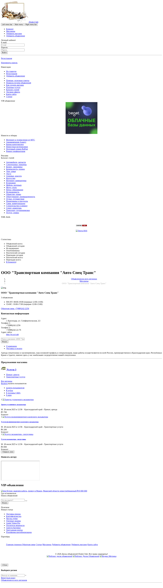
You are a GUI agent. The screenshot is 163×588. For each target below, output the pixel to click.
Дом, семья (11, 171)
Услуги (11, 369)
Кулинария (11, 183)
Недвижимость (12, 192)
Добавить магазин (14, 33)
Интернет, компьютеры (16, 180)
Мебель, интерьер (14, 185)
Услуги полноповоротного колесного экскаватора (20, 422)
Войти (4, 53)
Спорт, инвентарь (14, 208)
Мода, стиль (11, 187)
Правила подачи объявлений (18, 83)
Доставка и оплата (14, 348)
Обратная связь (8, 308)
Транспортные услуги (15, 377)
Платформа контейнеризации (19, 532)
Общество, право (13, 194)
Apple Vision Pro (13, 523)
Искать (4, 342)
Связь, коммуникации (15, 203)
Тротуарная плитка (14, 530)
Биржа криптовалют (15, 144)
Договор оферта (13, 92)
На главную (11, 71)
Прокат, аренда (12, 374)
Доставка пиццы (13, 514)
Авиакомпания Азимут (16, 142)
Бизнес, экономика (14, 167)
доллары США (13, 393)
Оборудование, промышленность (20, 197)
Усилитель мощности (15, 525)
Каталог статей (12, 90)
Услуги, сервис (12, 213)
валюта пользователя (15, 388)
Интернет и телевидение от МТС (20, 140)
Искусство (10, 178)
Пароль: (4, 47)
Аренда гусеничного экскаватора (13, 404)
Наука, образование (14, 190)
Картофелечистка (13, 516)
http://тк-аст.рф (12, 334)
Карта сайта (11, 94)
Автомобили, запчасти (16, 162)
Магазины (10, 31)
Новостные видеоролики (17, 147)
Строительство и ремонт (17, 206)
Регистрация (6, 58)
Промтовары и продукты (17, 201)
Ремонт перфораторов (15, 151)
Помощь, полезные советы (17, 80)
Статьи (9, 96)
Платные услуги (13, 87)
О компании (11, 346)
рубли (9, 390)
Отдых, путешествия (15, 199)
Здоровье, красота (14, 176)
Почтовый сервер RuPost (17, 149)
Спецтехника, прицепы (16, 164)
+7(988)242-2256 (22, 308)
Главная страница (14, 544)
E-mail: (4, 42)
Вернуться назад (8, 578)
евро (9, 395)
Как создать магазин (15, 85)
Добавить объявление (15, 36)
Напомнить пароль (9, 63)
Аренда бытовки (13, 528)
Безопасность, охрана (15, 169)
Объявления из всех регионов (14, 580)
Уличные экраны (13, 521)
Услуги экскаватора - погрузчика (13, 439)
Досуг (8, 174)
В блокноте (11, 262)
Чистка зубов (12, 518)
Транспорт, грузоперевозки (18, 210)
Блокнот (9, 29)
